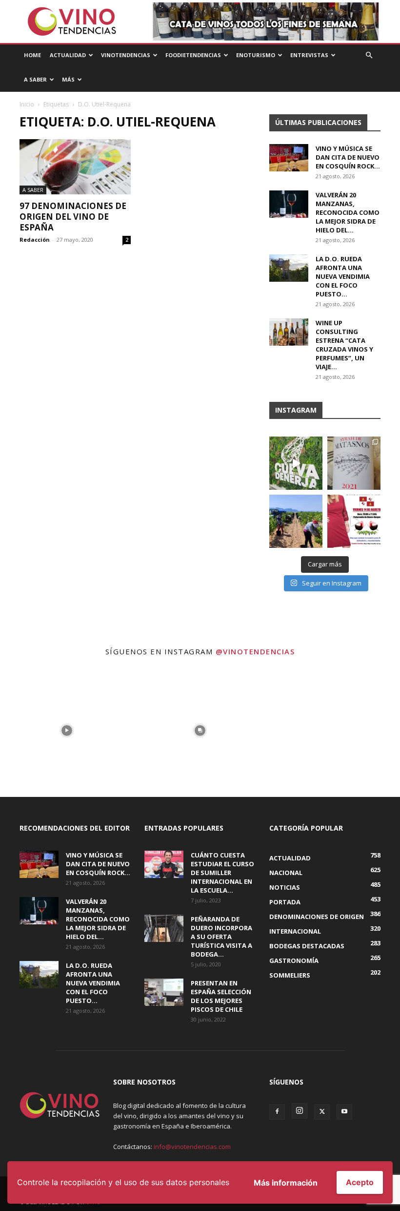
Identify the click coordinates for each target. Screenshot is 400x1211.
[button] (368, 55)
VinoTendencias (125, 55)
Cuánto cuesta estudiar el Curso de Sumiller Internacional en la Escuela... (222, 873)
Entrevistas (309, 55)
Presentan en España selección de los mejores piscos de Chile (221, 996)
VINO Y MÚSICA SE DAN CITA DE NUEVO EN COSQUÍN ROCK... (348, 157)
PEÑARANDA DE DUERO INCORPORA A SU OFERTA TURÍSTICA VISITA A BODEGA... (221, 937)
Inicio (27, 104)
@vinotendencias (255, 651)
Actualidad (68, 55)
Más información (286, 1183)
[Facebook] (277, 1112)
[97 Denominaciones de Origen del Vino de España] (75, 166)
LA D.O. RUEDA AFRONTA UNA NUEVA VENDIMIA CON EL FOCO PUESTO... (343, 276)
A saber (32, 189)
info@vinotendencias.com (192, 1146)
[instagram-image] (66, 730)
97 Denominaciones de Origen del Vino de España (73, 216)
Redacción (35, 239)
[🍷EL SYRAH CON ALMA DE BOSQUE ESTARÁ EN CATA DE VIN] (353, 463)
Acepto (360, 1182)
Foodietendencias (193, 55)
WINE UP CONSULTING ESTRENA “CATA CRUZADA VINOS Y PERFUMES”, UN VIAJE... (344, 344)
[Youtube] (344, 1112)
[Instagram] (299, 1111)
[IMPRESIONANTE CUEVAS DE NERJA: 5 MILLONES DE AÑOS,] (295, 463)
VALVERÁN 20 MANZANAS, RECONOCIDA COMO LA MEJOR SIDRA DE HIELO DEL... (348, 212)
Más (68, 79)
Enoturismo (255, 55)
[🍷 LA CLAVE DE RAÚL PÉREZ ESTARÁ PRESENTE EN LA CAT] (353, 521)
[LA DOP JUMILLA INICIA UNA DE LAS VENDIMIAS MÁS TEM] (295, 521)
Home (32, 55)
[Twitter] (322, 1112)
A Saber (35, 79)
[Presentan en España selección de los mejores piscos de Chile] (163, 992)
